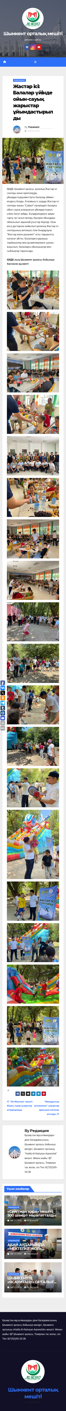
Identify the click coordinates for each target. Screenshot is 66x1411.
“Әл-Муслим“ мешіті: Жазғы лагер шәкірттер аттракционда (20, 1105)
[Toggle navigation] (35, 62)
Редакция (33, 127)
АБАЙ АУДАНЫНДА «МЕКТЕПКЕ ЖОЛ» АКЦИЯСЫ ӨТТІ (26, 1249)
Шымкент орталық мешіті (33, 33)
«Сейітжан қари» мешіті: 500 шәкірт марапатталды (31, 1213)
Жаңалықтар (19, 80)
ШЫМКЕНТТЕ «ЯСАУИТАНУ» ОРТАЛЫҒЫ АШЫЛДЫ (32, 1282)
